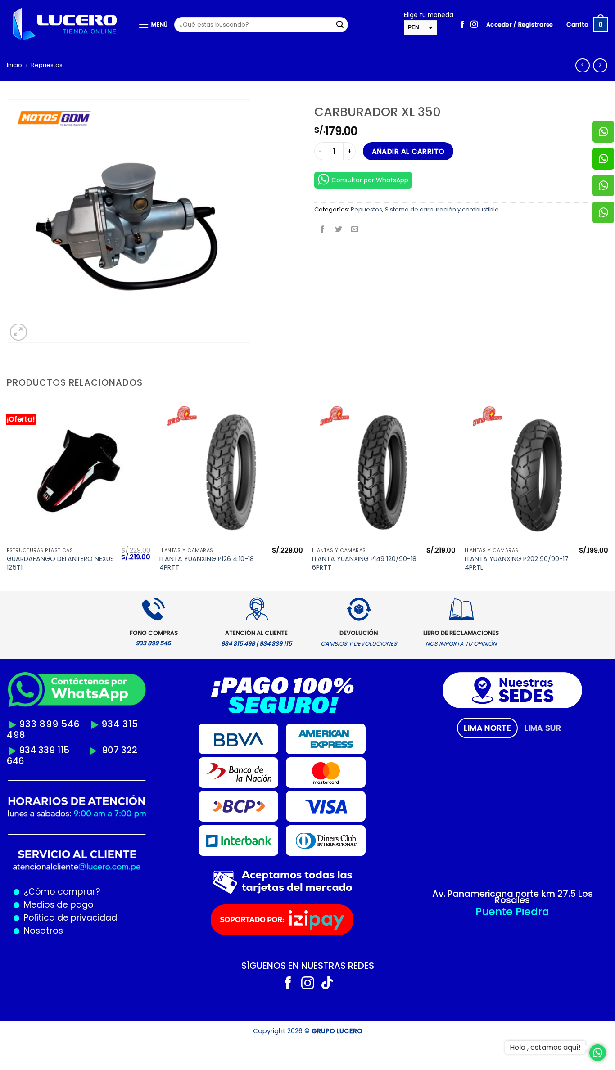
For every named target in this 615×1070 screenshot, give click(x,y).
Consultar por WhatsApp (369, 179)
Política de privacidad (68, 918)
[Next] (608, 494)
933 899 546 (49, 724)
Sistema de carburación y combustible (442, 209)
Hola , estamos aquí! (545, 1047)
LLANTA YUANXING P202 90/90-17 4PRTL (517, 563)
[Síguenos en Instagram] (474, 25)
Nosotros (43, 931)
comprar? (77, 892)
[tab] (487, 728)
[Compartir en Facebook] (322, 229)
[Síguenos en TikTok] (327, 984)
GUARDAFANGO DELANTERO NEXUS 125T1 (60, 563)
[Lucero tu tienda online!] (66, 25)
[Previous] (7, 494)
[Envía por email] (355, 229)
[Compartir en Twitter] (338, 229)
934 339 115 (44, 750)
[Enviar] (340, 24)
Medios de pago (56, 905)
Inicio (14, 65)
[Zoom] (18, 332)
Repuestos (47, 65)
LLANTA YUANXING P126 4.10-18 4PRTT (206, 563)
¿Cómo (39, 892)
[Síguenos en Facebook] (462, 25)
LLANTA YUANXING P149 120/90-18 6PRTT (364, 563)
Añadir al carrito (408, 151)
